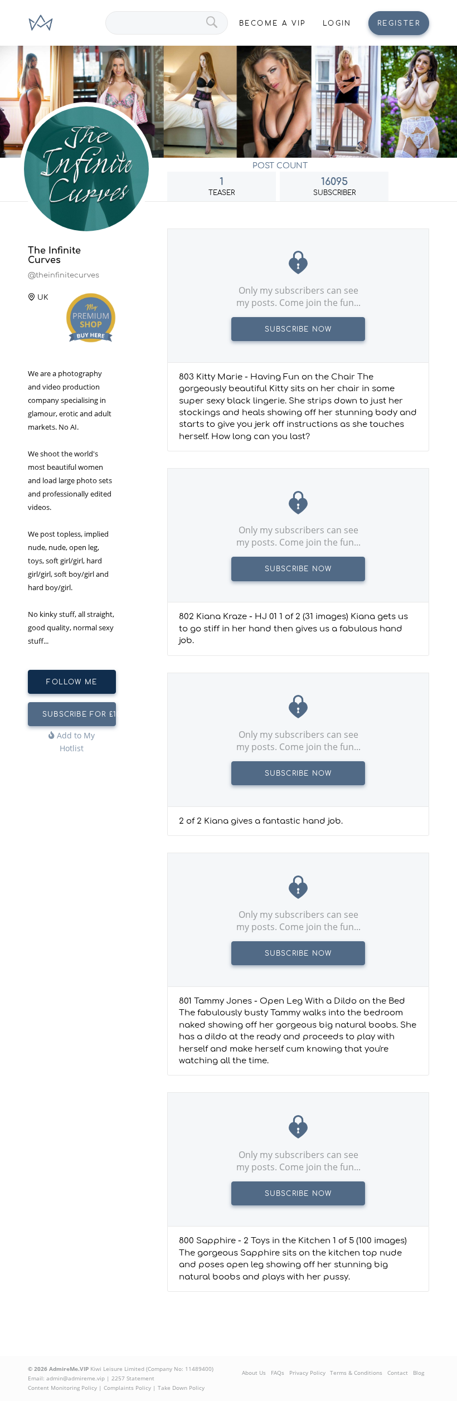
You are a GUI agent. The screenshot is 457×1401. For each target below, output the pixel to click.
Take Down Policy (181, 1388)
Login (337, 23)
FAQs (277, 1372)
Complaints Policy (127, 1388)
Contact (397, 1372)
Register (398, 23)
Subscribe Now (298, 329)
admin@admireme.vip (75, 1378)
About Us (254, 1372)
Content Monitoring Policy (62, 1388)
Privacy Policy (307, 1372)
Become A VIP (272, 23)
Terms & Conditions (356, 1372)
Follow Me (71, 682)
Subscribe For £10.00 (79, 714)
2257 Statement (132, 1378)
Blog (418, 1372)
